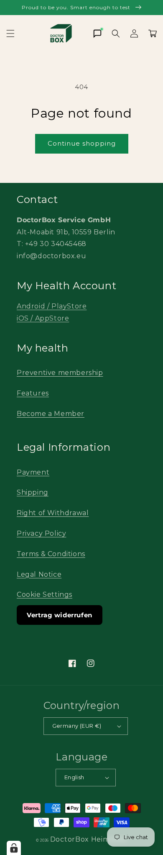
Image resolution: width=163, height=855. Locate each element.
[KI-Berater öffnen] (97, 33)
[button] (10, 33)
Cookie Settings (44, 594)
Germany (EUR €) (77, 725)
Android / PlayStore (52, 306)
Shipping (32, 492)
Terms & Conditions (51, 554)
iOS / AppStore (43, 318)
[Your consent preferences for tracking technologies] (14, 848)
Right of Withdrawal (53, 513)
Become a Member (50, 414)
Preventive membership (60, 373)
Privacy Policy (41, 533)
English (74, 777)
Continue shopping (82, 143)
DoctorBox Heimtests (88, 839)
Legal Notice (39, 574)
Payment (33, 472)
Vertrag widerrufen (59, 615)
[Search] (116, 33)
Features (33, 393)
